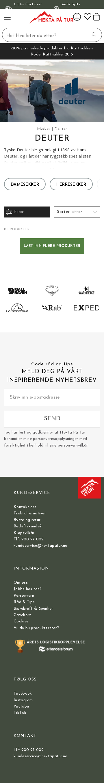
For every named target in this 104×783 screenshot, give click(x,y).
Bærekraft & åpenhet (33, 609)
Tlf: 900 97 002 (29, 539)
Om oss (21, 583)
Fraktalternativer (30, 513)
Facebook (23, 693)
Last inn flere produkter (52, 246)
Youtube (21, 706)
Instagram (23, 700)
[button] (77, 212)
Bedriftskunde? (28, 526)
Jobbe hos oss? (28, 589)
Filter (19, 212)
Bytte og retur (27, 520)
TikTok (20, 713)
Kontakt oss (25, 507)
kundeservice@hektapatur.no (40, 546)
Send (52, 419)
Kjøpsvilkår (24, 533)
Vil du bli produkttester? (36, 628)
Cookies (21, 621)
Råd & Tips (24, 602)
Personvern (24, 596)
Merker (44, 129)
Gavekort (22, 615)
